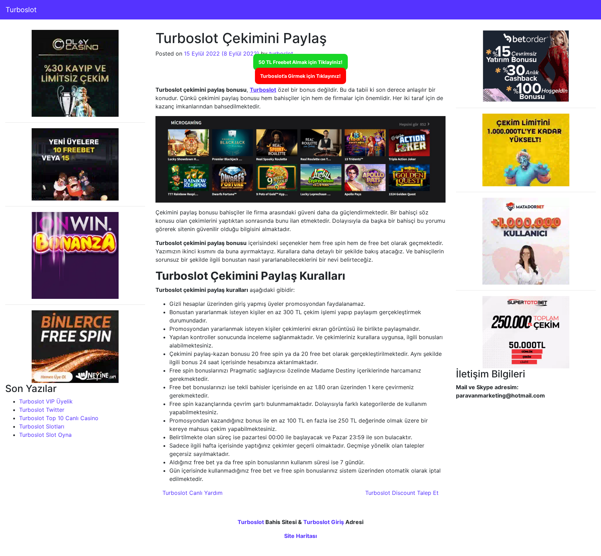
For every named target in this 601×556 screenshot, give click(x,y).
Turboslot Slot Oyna (45, 434)
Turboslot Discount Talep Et (402, 492)
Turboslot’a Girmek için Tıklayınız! (300, 76)
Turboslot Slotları (41, 426)
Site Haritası (300, 535)
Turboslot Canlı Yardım (192, 492)
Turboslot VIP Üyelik (46, 401)
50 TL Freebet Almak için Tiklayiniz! (300, 62)
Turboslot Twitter (41, 409)
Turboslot (21, 10)
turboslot (281, 53)
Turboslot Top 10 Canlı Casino (58, 418)
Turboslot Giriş (323, 521)
